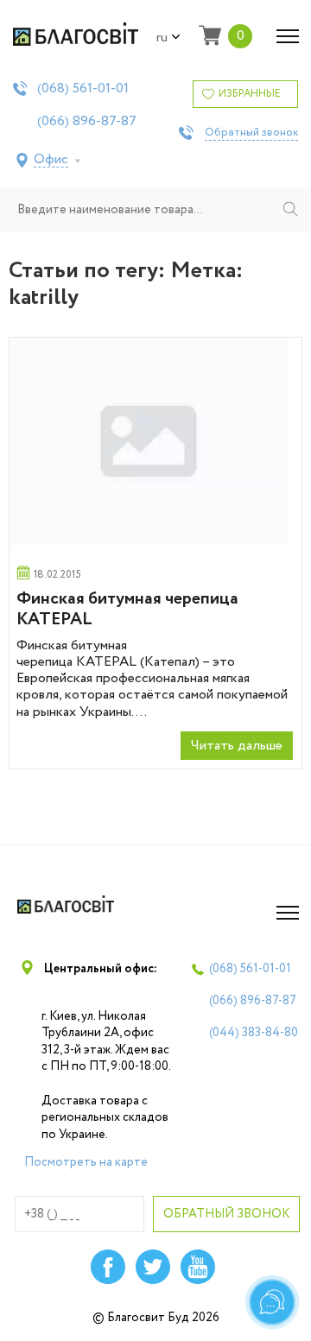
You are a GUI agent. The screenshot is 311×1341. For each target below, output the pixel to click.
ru (162, 38)
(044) (253, 1032)
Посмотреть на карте (86, 1162)
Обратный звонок (251, 133)
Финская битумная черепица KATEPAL (127, 609)
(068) (83, 88)
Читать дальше (236, 746)
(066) (86, 121)
